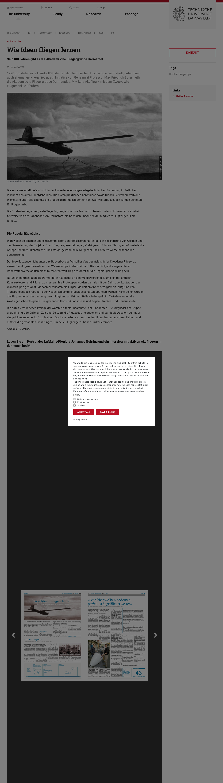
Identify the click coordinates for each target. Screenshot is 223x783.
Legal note (81, 419)
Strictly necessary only (88, 399)
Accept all (83, 412)
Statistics (82, 405)
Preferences (83, 402)
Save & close (107, 412)
